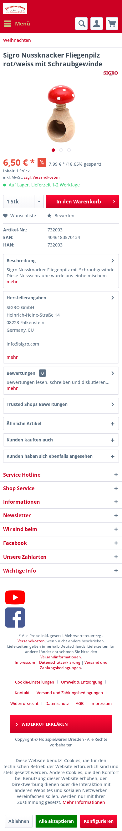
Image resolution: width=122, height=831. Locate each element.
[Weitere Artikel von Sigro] (111, 73)
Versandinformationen (60, 657)
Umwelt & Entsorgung (81, 682)
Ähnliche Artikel (24, 423)
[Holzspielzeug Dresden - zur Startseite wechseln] (15, 8)
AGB (80, 703)
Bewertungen (21, 373)
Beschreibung (21, 260)
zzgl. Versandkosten (42, 177)
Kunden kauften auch (30, 440)
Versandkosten (31, 641)
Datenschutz (57, 703)
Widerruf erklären (44, 724)
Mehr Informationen (84, 802)
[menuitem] (16, 23)
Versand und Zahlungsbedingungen (73, 665)
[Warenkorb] (112, 23)
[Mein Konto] (96, 23)
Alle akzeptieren (56, 821)
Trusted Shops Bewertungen (37, 404)
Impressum (25, 662)
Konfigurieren (99, 821)
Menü (22, 23)
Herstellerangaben (26, 298)
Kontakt (22, 692)
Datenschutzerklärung (59, 662)
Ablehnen (18, 821)
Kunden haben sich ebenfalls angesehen (50, 456)
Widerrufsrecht (24, 703)
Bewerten (63, 216)
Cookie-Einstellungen (34, 682)
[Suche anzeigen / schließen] (81, 23)
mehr (12, 282)
